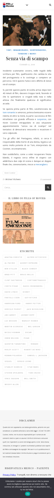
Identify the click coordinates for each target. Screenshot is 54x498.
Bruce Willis (27, 274)
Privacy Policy (9, 474)
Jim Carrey (10, 315)
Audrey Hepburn (29, 263)
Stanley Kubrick (13, 367)
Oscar (28, 332)
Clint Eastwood (13, 280)
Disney (26, 292)
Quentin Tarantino (15, 344)
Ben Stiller (11, 269)
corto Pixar (11, 286)
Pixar (26, 338)
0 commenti (45, 179)
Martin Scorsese (14, 326)
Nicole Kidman (12, 332)
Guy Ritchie (31, 298)
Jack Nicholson (35, 309)
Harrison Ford (13, 303)
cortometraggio (36, 280)
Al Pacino (10, 263)
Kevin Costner (10, 173)
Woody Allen (12, 384)
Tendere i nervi (27, 54)
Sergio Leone (24, 361)
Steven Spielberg (14, 373)
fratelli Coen (12, 298)
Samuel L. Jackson (37, 355)
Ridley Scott (12, 350)
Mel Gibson (34, 326)
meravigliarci (41, 164)
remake (34, 344)
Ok (27, 494)
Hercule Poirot (13, 309)
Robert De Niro (32, 350)
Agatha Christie (13, 257)
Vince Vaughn (12, 378)
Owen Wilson (12, 338)
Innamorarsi (20, 50)
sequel (8, 361)
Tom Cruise (34, 373)
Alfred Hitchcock (37, 257)
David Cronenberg (33, 286)
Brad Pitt (10, 274)
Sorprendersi (38, 50)
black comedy (29, 269)
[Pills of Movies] (8, 5)
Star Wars (33, 367)
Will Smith (30, 378)
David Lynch (11, 292)
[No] (50, 487)
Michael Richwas (13, 179)
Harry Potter (33, 303)
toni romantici (9, 112)
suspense (41, 119)
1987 (8, 50)
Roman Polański (13, 355)
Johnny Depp (27, 315)
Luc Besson (11, 321)
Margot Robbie (30, 321)
